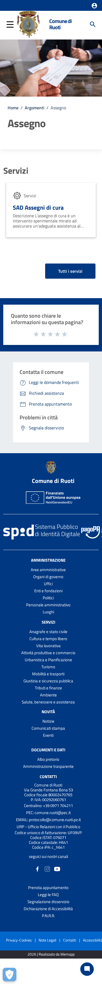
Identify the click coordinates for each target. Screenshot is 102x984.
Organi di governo (48, 577)
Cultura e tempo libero (48, 639)
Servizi (15, 170)
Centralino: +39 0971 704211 (48, 805)
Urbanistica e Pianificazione (48, 660)
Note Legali (47, 940)
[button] (94, 5)
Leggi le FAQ (48, 894)
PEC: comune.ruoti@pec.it (48, 812)
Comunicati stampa (48, 728)
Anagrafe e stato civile (48, 631)
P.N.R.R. (48, 916)
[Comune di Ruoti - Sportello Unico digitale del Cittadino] (29, 24)
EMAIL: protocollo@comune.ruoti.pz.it (48, 820)
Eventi (48, 735)
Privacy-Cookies (19, 940)
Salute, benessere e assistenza (48, 702)
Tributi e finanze (48, 688)
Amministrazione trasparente (48, 766)
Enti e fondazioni (48, 591)
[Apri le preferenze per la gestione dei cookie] (9, 974)
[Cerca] (93, 24)
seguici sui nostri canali (48, 856)
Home (13, 107)
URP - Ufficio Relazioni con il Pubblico (48, 827)
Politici (48, 598)
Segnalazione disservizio (48, 902)
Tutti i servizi (70, 271)
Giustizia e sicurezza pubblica (48, 681)
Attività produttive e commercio (48, 653)
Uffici (48, 584)
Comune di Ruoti (60, 24)
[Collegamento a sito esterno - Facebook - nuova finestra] (37, 868)
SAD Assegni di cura (38, 207)
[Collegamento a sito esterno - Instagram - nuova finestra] (47, 868)
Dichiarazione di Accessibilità (48, 909)
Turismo (48, 667)
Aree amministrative (48, 570)
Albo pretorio (48, 759)
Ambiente (48, 695)
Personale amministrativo (48, 605)
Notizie (48, 721)
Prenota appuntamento (48, 887)
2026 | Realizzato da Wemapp (51, 954)
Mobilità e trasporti (48, 674)
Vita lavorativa (48, 646)
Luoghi (48, 612)
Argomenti (34, 107)
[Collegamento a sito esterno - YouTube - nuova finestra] (57, 868)
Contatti (48, 777)
